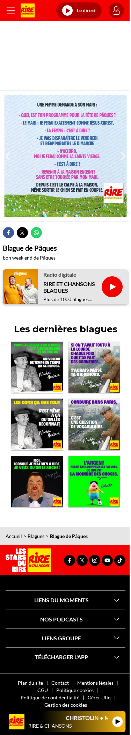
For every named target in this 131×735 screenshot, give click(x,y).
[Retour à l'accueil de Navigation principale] (28, 10)
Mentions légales (95, 683)
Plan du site (30, 683)
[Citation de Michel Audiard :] (94, 367)
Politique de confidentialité (50, 697)
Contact (60, 683)
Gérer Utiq (99, 697)
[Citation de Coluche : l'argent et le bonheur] (94, 482)
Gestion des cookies (65, 705)
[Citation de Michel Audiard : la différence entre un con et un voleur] (37, 367)
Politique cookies (75, 690)
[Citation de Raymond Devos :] (37, 482)
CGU (42, 690)
